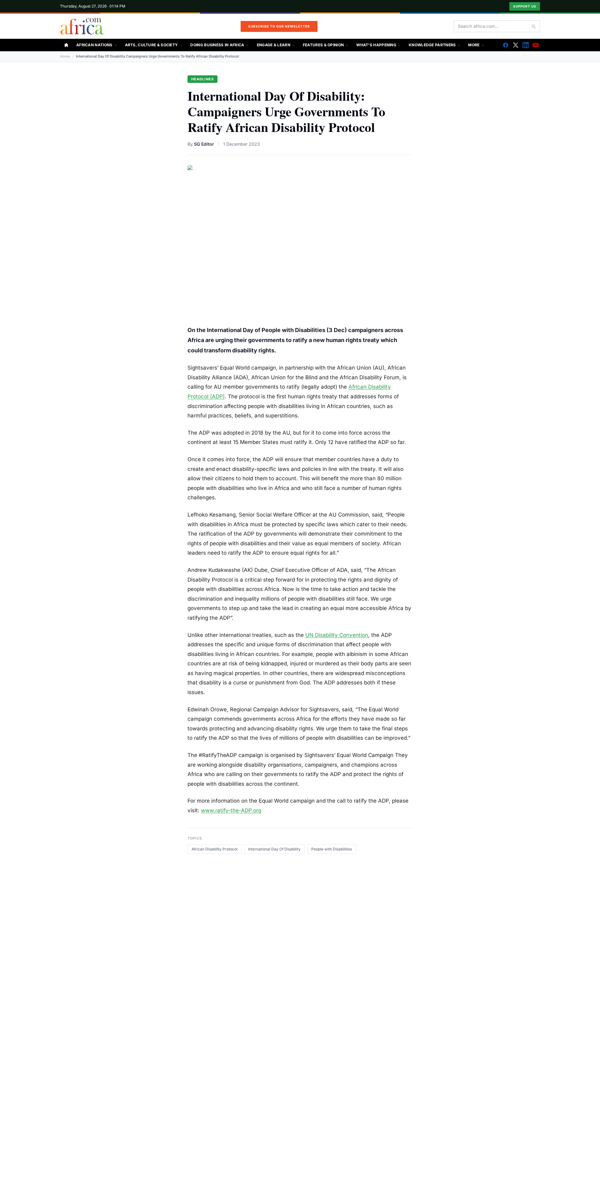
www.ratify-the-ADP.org (231, 810)
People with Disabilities (331, 849)
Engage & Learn (273, 45)
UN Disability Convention (336, 635)
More (473, 45)
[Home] (66, 45)
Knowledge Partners (432, 45)
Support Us (524, 6)
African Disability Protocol (215, 849)
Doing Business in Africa (217, 45)
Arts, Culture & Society (151, 45)
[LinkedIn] (525, 45)
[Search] (533, 26)
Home (65, 56)
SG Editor (204, 144)
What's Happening (376, 45)
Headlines (202, 79)
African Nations (94, 45)
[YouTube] (535, 45)
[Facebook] (505, 45)
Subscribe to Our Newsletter (279, 26)
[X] (515, 45)
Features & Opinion (323, 45)
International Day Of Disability (274, 849)
